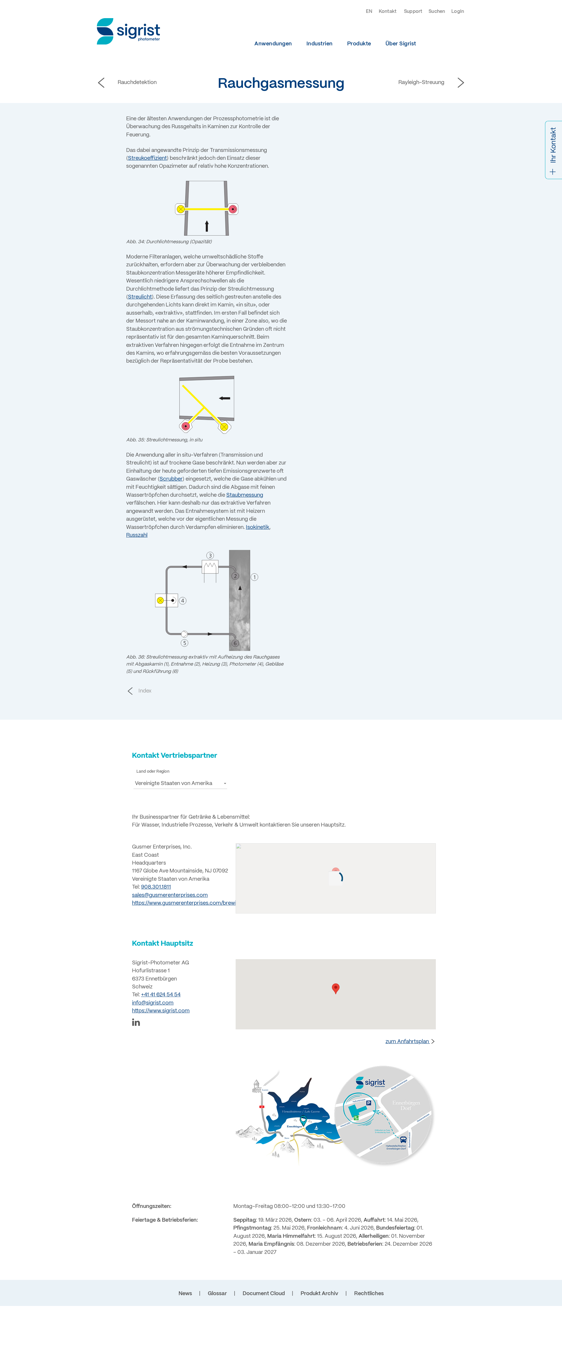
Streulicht (140, 297)
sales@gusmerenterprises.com (170, 895)
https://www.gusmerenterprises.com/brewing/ (188, 903)
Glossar (217, 1293)
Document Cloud (264, 1293)
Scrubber (171, 479)
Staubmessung (244, 495)
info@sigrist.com (153, 1003)
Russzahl (137, 535)
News (185, 1293)
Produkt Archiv (319, 1293)
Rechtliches (369, 1293)
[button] (180, 783)
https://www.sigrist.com (161, 1011)
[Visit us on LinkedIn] (180, 1023)
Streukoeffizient (147, 158)
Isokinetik (257, 527)
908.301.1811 (156, 887)
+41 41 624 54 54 (161, 995)
